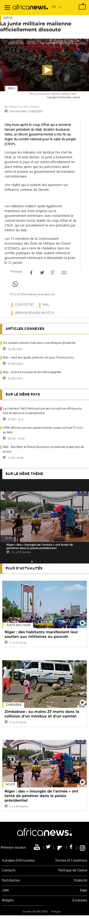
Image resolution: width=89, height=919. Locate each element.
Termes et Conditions (71, 860)
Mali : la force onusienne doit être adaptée (32, 372)
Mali (11, 88)
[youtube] (37, 847)
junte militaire (18, 625)
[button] (47, 70)
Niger (10, 784)
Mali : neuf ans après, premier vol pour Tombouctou (38, 357)
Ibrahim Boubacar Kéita (34, 313)
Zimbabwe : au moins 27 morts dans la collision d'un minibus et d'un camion (42, 713)
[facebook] (71, 847)
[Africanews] (30, 7)
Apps (83, 890)
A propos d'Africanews (18, 860)
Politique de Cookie (72, 870)
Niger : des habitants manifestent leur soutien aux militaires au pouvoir (41, 634)
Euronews (79, 900)
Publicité (80, 880)
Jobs (5, 890)
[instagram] (82, 847)
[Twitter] (49, 847)
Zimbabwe (14, 705)
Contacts (9, 870)
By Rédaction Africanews (22, 107)
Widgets (8, 900)
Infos (8, 18)
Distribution (11, 880)
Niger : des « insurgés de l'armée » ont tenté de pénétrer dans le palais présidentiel (41, 796)
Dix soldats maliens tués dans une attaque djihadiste (39, 343)
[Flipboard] (60, 847)
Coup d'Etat (24, 305)
